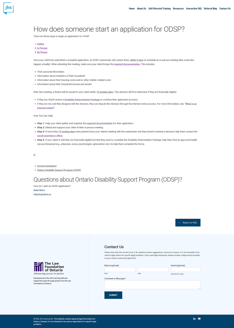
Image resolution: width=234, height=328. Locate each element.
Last (139, 273)
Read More (39, 190)
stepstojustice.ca (42, 194)
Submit (113, 295)
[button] (188, 223)
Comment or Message (115, 278)
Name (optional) (111, 265)
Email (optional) (178, 265)
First (106, 273)
